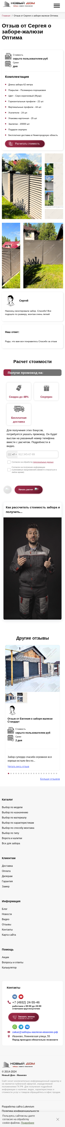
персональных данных (43, 462)
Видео (5, 919)
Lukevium (28, 1106)
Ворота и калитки (12, 838)
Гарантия (7, 881)
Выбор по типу (10, 833)
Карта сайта (9, 934)
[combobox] (12, 454)
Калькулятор (9, 967)
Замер (5, 886)
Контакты (7, 929)
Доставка (7, 866)
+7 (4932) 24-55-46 (26, 1002)
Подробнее (27, 1123)
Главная (6, 15)
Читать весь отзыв (18, 766)
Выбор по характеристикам (18, 822)
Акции (5, 957)
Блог (4, 909)
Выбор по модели (12, 807)
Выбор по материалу (14, 817)
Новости (7, 914)
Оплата (6, 871)
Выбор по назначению (15, 812)
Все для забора (11, 843)
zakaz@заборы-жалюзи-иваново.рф (35, 1032)
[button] (8, 773)
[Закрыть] (57, 1119)
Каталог (7, 799)
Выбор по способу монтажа (18, 828)
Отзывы (6, 924)
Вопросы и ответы (12, 962)
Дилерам (7, 876)
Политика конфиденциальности (20, 1111)
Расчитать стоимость (27, 143)
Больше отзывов (50, 779)
